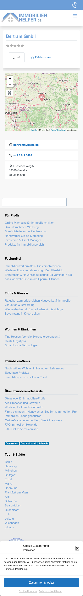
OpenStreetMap (58, 129)
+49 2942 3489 (22, 155)
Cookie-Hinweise (28, 591)
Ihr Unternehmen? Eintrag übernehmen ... (34, 202)
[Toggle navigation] (75, 5)
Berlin (8, 462)
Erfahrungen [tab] (43, 57)
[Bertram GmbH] (42, 97)
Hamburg (11, 466)
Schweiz (43, 443)
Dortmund (11, 488)
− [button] (10, 84)
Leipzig (9, 518)
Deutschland (28, 443)
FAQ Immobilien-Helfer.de (21, 424)
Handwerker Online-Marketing (24, 236)
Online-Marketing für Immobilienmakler (29, 222)
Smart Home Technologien (21, 345)
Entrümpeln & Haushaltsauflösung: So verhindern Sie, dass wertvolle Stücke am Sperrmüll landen (39, 277)
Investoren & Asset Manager (23, 240)
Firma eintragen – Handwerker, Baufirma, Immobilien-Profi (41, 411)
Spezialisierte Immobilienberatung (26, 231)
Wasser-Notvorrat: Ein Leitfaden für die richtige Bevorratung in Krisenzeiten (34, 311)
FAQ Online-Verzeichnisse (21, 429)
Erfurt (8, 479)
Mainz (9, 483)
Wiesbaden (12, 523)
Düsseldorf (12, 510)
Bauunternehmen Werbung (22, 227)
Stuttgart (10, 475)
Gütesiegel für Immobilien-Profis (25, 398)
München (11, 470)
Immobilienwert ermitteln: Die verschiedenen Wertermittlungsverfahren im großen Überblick (34, 268)
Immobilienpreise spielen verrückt (26, 377)
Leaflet (34, 129)
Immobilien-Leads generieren (23, 416)
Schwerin (11, 501)
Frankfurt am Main (16, 492)
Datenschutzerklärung (50, 591)
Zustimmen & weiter (41, 582)
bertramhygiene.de (26, 144)
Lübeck (9, 527)
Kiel (7, 496)
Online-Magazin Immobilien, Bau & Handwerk (33, 420)
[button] (77, 548)
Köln (7, 514)
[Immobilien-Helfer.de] (24, 17)
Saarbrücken (13, 505)
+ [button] (10, 78)
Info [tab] (19, 57)
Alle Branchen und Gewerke (22, 403)
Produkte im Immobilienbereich (24, 244)
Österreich (12, 443)
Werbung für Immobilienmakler (24, 407)
